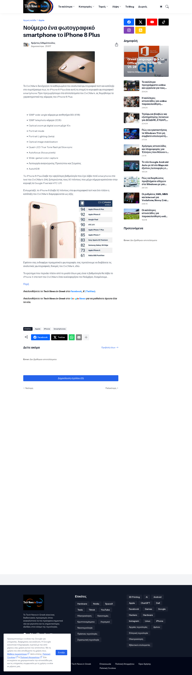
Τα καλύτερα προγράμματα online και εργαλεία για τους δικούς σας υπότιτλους (154, 85)
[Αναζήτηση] (166, 7)
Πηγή (26, 284)
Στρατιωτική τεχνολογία (88, 639)
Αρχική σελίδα (29, 20)
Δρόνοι (156, 627)
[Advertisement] (77, 314)
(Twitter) (89, 291)
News (82, 298)
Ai (147, 597)
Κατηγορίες (85, 6)
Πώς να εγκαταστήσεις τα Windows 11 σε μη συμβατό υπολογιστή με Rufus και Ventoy (154, 133)
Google (162, 609)
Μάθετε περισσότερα (17, 654)
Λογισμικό (105, 621)
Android (157, 597)
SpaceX (109, 603)
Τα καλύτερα (65, 6)
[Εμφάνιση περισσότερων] (86, 337)
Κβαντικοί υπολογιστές (139, 645)
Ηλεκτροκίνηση (84, 615)
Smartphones (60, 329)
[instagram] (129, 30)
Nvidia (96, 603)
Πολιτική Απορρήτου (124, 664)
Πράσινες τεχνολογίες (87, 633)
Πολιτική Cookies (108, 668)
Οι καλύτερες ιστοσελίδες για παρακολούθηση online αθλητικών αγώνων (155, 213)
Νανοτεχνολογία (84, 627)
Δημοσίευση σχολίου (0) (71, 378)
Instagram (134, 621)
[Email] (79, 337)
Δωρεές (142, 6)
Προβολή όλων (108, 347)
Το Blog (129, 6)
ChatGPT (145, 603)
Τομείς (102, 6)
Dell (158, 603)
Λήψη (115, 6)
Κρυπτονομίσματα (85, 621)
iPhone (47, 329)
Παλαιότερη (110, 388)
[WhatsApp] (72, 337)
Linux (147, 621)
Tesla (80, 609)
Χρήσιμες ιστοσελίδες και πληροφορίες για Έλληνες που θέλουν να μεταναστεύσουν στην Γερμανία (155, 149)
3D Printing (134, 597)
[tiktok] (163, 22)
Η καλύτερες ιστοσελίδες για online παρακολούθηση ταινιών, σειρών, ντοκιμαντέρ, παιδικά (154, 101)
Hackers (133, 615)
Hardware (82, 603)
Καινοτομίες (103, 615)
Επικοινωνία (105, 664)
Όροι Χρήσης (145, 664)
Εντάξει (61, 652)
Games (148, 609)
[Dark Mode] (160, 7)
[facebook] (129, 22)
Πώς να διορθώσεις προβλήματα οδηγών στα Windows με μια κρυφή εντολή (154, 181)
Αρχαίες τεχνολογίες (138, 627)
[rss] (140, 30)
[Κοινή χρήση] (115, 45)
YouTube (105, 609)
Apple (41, 20)
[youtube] (152, 22)
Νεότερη (29, 388)
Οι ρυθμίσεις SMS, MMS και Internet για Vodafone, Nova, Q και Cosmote (155, 197)
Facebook (76, 291)
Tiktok (92, 609)
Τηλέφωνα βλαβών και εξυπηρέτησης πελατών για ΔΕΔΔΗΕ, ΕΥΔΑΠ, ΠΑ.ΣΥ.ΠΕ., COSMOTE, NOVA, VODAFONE (155, 117)
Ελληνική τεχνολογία (138, 633)
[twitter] (140, 22)
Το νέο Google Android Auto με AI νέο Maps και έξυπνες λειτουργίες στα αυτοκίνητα (155, 165)
